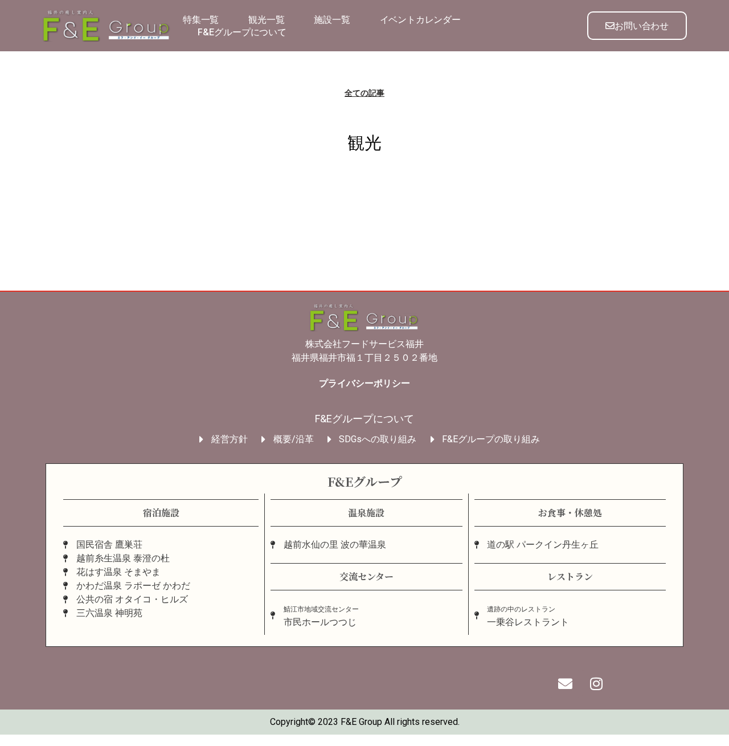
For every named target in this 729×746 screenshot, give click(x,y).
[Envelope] (565, 684)
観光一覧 (266, 19)
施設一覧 (332, 19)
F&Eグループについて (242, 32)
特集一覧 (201, 19)
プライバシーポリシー (364, 383)
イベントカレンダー (420, 19)
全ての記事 (364, 92)
